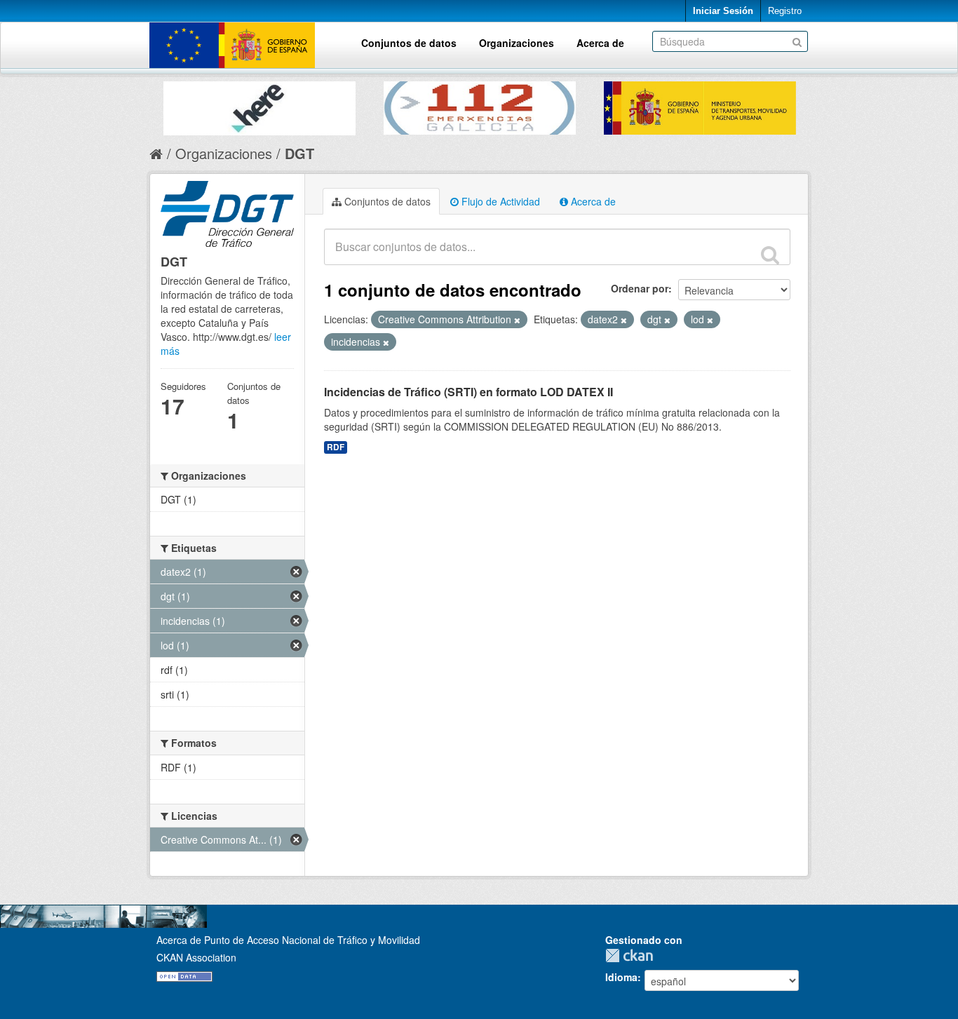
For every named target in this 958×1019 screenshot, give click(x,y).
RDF (335, 447)
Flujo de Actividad (499, 201)
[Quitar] (517, 319)
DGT (299, 153)
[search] (770, 254)
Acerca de (600, 43)
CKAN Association (196, 957)
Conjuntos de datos (409, 43)
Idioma (621, 977)
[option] (259, 104)
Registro (785, 11)
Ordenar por (639, 288)
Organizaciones (516, 43)
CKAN (632, 955)
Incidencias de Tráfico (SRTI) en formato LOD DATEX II (468, 392)
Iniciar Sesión (723, 11)
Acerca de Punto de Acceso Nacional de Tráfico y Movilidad (288, 940)
